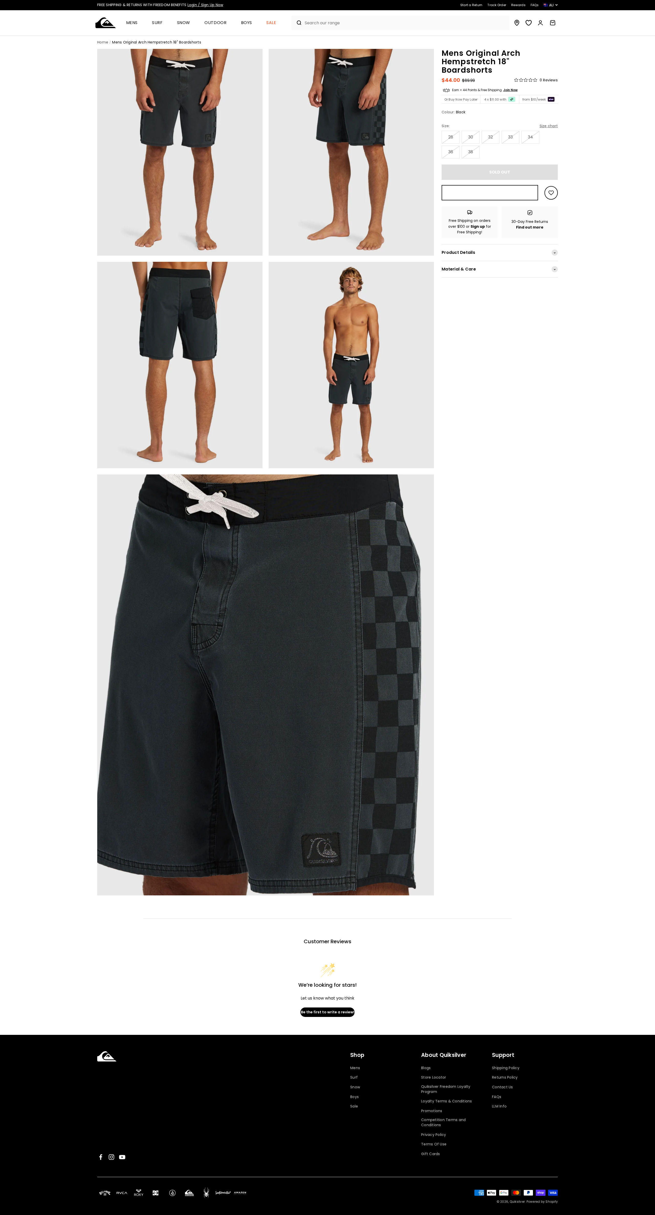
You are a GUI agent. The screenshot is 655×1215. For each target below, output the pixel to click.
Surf (157, 23)
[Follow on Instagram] (111, 1157)
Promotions (431, 1111)
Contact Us (502, 1087)
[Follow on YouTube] (122, 1157)
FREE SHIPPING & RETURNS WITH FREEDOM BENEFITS (160, 4)
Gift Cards (430, 1154)
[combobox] (405, 23)
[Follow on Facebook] (100, 1157)
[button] (134, 23)
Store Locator (433, 1077)
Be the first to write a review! (327, 1012)
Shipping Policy (505, 1068)
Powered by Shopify (542, 1201)
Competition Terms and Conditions (443, 1122)
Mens (132, 23)
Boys (246, 23)
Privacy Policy (433, 1134)
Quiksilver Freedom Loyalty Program (446, 1089)
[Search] (296, 22)
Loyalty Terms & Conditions (446, 1101)
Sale (271, 23)
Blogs (426, 1068)
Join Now (510, 90)
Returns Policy (505, 1077)
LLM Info (499, 1106)
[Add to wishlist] (551, 193)
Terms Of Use (433, 1144)
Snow (183, 23)
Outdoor (215, 23)
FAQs (496, 1096)
